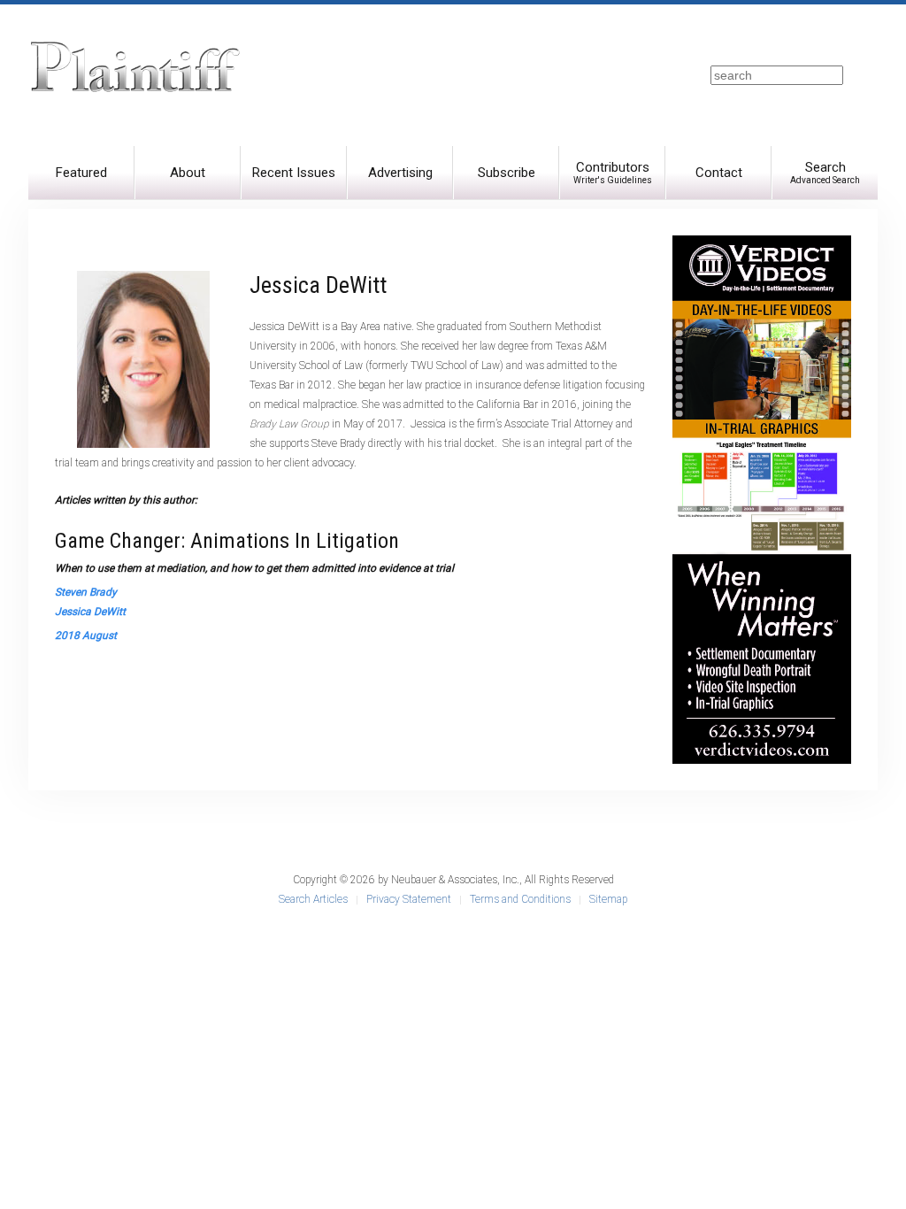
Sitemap (608, 899)
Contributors (612, 172)
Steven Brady (86, 592)
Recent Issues (293, 173)
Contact (718, 173)
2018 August (86, 635)
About (187, 173)
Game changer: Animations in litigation (227, 540)
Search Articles (313, 899)
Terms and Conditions (520, 899)
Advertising (400, 173)
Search (825, 172)
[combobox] (776, 75)
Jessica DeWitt (90, 611)
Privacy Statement (408, 899)
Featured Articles (81, 182)
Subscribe (506, 173)
